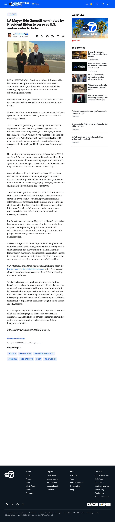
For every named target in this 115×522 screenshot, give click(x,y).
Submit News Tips (101, 475)
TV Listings (99, 479)
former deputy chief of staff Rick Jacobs (25, 268)
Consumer (30, 493)
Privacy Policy (8, 513)
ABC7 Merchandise (102, 497)
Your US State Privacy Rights (53, 513)
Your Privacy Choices (20, 513)
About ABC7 (99, 482)
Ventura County (53, 486)
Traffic (28, 482)
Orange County (52, 479)
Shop (72, 490)
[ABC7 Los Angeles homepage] (19, 4)
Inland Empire (52, 482)
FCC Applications (9, 515)
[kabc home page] (9, 474)
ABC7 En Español (76, 482)
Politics (28, 490)
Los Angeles (51, 475)
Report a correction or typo (16, 338)
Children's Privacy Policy (36, 513)
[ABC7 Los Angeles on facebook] (6, 504)
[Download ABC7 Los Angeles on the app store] (92, 504)
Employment (99, 493)
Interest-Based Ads (79, 513)
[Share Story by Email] (58, 36)
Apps (72, 479)
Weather (29, 479)
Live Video (74, 475)
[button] (5, 4)
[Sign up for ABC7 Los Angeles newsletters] (23, 504)
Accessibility (99, 490)
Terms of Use (67, 513)
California (50, 490)
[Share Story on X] (42, 36)
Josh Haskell (20, 34)
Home (28, 475)
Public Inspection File (92, 513)
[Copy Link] (63, 36)
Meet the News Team (103, 486)
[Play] (90, 28)
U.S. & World (30, 486)
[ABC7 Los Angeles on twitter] (12, 504)
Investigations (75, 486)
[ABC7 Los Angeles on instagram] (17, 504)
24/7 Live (35, 4)
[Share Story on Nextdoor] (52, 36)
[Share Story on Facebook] (37, 36)
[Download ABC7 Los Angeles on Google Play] (105, 504)
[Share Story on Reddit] (47, 36)
